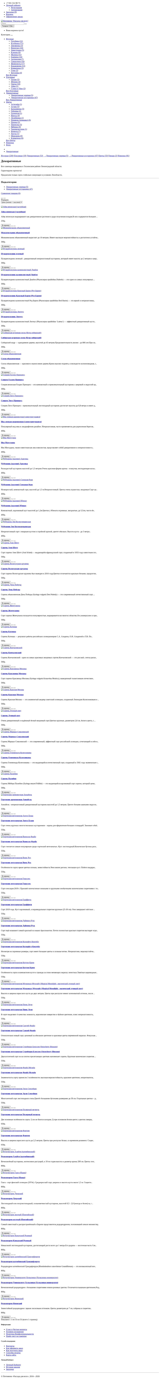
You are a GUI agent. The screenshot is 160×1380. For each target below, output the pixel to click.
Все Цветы (10, 140)
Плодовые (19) (20, 156)
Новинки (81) (123, 156)
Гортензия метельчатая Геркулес (16, 884)
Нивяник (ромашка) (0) (21, 120)
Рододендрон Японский (11, 1303)
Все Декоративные (14, 100)
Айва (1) (14, 86)
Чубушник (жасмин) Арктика (14, 464)
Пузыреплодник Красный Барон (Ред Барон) (21, 296)
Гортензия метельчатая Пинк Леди (16, 1010)
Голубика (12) (17, 41)
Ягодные (10, 39)
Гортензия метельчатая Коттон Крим (18, 968)
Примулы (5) (16, 125)
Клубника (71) (17, 43)
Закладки (10, 1369)
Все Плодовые (12, 91)
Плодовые (10, 77)
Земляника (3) (17, 46)
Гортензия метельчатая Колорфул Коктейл (20, 946)
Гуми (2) (14, 70)
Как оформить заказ (14, 1348)
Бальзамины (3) (17, 109)
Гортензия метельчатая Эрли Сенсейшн (19, 1093)
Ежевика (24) (16, 57)
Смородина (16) (17, 61)
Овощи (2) (112, 156)
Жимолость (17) (17, 64)
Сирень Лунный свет (10, 716)
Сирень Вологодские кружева (14, 569)
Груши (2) (15, 79)
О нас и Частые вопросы (16, 1329)
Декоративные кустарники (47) (24, 98)
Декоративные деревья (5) (22, 95)
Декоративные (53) (35, 156)
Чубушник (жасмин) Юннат (13, 506)
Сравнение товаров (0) (10, 193)
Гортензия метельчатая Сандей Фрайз (18, 1030)
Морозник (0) (16, 136)
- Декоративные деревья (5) (56, 156)
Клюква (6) (15, 52)
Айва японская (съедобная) (13, 212)
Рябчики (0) (16, 127)
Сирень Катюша (8, 632)
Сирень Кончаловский (11, 653)
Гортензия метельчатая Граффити (16, 904)
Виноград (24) (17, 48)
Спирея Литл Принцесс (11, 401)
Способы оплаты (13, 1353)
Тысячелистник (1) (19, 129)
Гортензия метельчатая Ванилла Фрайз (19, 841)
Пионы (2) (15, 122)
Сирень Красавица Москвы (13, 674)
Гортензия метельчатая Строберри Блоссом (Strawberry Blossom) (30, 1052)
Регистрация (16, 8)
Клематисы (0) (17, 138)
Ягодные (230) (7, 156)
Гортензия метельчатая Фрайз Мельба (18, 1072)
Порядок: (5, 200)
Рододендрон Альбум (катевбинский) (17, 1156)
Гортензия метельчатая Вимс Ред (16, 863)
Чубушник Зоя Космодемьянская (16, 527)
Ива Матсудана (8, 443)
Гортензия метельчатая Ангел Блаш (17, 821)
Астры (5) (15, 107)
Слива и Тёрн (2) (18, 88)
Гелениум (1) (16, 113)
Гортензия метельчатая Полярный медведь (20, 1114)
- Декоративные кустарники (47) (83, 156)
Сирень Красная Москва (12, 695)
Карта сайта (11, 1355)
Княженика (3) (17, 68)
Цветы (9, 102)
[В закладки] (12, 330)
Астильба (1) (16, 104)
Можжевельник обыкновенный (15, 233)
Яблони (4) (15, 82)
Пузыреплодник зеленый (12, 254)
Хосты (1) (15, 134)
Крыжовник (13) (18, 66)
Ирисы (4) (15, 116)
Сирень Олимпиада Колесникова (16, 757)
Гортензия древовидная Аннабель (16, 799)
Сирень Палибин (8, 779)
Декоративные (12, 93)
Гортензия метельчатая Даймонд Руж (18, 926)
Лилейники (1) (17, 118)
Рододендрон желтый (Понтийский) (17, 1219)
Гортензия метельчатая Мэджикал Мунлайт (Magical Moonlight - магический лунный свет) (42, 988)
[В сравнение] (15, 330)
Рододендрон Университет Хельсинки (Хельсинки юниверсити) (29, 1282)
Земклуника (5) (17, 50)
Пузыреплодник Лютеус (12, 317)
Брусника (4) (16, 73)
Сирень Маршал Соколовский (15, 737)
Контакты (10, 1346)
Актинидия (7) (17, 59)
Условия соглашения (15, 1332)
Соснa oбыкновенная (10, 359)
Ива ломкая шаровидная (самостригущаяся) (21, 422)
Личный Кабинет (13, 1365)
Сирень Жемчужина (10, 611)
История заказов (13, 1367)
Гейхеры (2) (16, 111)
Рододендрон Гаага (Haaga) (13, 1177)
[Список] (2, 198)
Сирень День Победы (10, 590)
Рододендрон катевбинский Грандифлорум (20, 1261)
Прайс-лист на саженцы (16, 1336)
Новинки (10, 143)
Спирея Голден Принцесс (12, 380)
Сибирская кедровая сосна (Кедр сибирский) (21, 338)
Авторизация (16, 10)
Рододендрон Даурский (11, 1198)
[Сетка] (5, 198)
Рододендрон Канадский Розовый (16, 1241)
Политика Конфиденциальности (20, 1334)
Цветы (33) (103, 156)
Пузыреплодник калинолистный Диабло (19, 275)
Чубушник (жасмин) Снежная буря (17, 485)
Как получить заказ (14, 1350)
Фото (8, 145)
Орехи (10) (15, 84)
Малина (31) (16, 55)
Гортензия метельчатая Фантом (15, 1135)
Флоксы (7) (15, 131)
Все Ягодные (11, 75)
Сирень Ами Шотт (9, 548)
